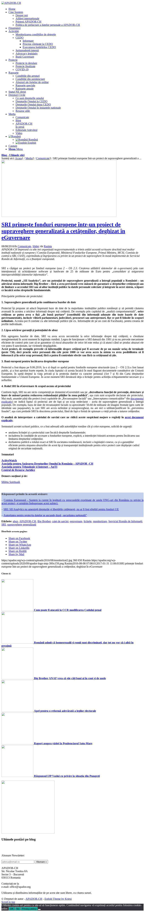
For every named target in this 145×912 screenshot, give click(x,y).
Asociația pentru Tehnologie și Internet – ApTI (29, 466)
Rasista (48, 246)
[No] (39, 909)
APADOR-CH (27, 521)
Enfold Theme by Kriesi (58, 898)
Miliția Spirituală (10, 482)
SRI (3, 524)
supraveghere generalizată (21, 524)
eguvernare (76, 521)
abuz (15, 521)
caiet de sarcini (60, 521)
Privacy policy (29, 908)
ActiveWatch (9, 460)
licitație (88, 521)
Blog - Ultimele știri (12, 155)
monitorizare (100, 521)
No (17, 908)
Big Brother (44, 521)
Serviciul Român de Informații (125, 521)
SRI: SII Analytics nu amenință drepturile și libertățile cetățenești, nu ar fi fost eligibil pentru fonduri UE (61, 509)
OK (11, 908)
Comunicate (24, 246)
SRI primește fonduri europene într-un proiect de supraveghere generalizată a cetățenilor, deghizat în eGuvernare (63, 231)
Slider (36, 246)
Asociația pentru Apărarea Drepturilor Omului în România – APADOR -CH (47, 463)
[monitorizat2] (58, 215)
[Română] (14, 136)
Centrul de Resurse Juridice (18, 469)
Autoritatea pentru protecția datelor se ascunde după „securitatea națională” (45, 515)
